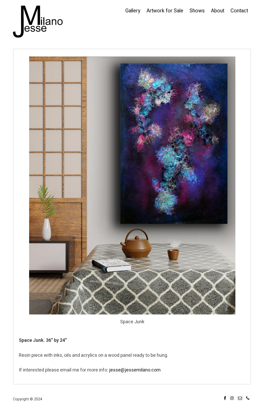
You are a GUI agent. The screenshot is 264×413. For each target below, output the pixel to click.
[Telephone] (248, 398)
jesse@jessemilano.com (135, 370)
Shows (197, 10)
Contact (239, 10)
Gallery (132, 10)
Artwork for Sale (164, 10)
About (217, 10)
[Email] (240, 398)
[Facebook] (225, 398)
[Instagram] (232, 398)
